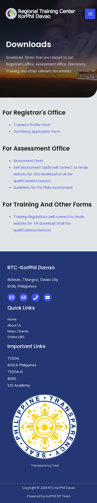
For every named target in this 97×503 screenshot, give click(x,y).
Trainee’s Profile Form (31, 124)
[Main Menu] (90, 14)
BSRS (11, 378)
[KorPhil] (11, 297)
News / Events (18, 331)
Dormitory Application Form (36, 131)
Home (11, 319)
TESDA (13, 358)
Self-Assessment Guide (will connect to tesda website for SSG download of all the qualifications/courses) (50, 174)
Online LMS (15, 337)
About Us (14, 325)
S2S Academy (18, 385)
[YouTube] (47, 297)
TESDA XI (15, 371)
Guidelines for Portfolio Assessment (43, 187)
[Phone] (35, 297)
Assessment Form (28, 160)
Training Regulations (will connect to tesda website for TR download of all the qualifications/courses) (48, 223)
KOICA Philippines (21, 364)
